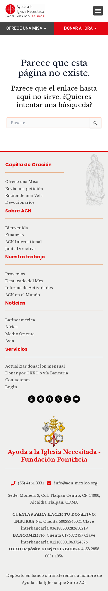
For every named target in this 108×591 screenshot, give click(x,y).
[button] (98, 10)
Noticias (15, 303)
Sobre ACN (18, 210)
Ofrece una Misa (24, 28)
